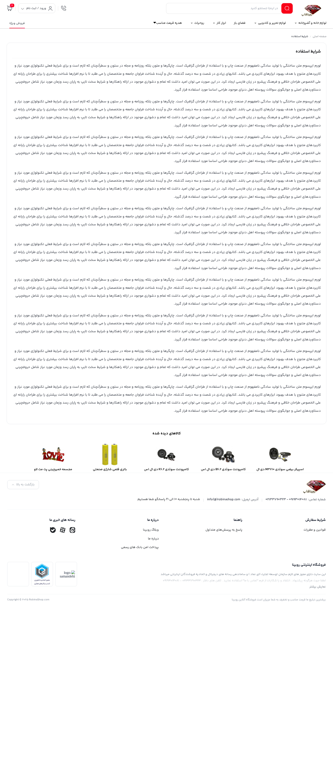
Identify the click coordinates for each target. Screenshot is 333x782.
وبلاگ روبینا (151, 529)
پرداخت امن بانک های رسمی (140, 547)
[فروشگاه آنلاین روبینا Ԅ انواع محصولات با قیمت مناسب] (311, 9)
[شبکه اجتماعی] (72, 530)
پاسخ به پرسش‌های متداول (223, 529)
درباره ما (153, 538)
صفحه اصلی (319, 36)
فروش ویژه (17, 23)
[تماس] (63, 8)
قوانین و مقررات (315, 529)
